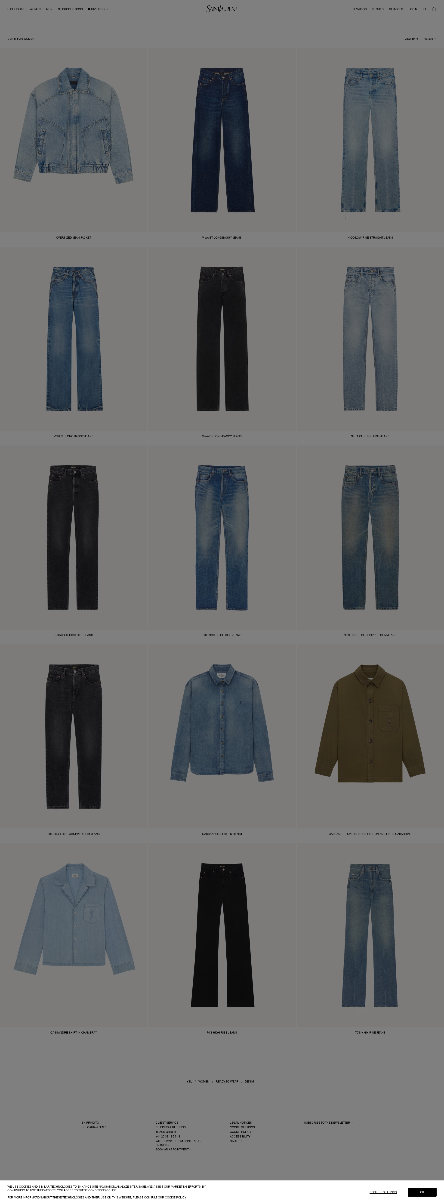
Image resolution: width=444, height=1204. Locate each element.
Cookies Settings (383, 1192)
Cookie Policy (175, 1197)
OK (422, 1192)
